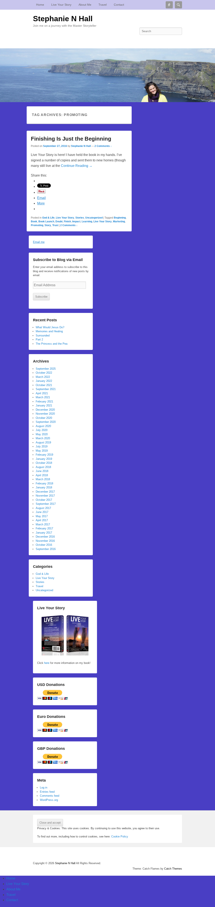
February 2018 (44, 483)
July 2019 (41, 446)
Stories (79, 217)
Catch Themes (173, 868)
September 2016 (46, 549)
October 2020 (44, 417)
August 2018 (43, 467)
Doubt (59, 221)
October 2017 (44, 499)
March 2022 (43, 376)
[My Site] (107, 75)
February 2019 (44, 454)
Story (48, 225)
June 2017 (42, 512)
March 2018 (43, 479)
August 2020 (43, 426)
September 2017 (46, 503)
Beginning (120, 217)
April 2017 (42, 520)
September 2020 (46, 421)
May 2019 (42, 450)
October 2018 (44, 462)
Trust (55, 225)
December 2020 (45, 409)
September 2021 (46, 389)
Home (40, 4)
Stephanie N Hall (63, 18)
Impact (76, 221)
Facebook (178, 40)
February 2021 (44, 401)
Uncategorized (94, 217)
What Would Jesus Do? (50, 327)
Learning (87, 221)
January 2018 (44, 487)
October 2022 (44, 372)
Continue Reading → (76, 165)
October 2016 (44, 544)
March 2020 (43, 438)
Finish (67, 221)
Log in (43, 787)
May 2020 (42, 434)
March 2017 (43, 524)
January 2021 (44, 405)
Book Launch (46, 221)
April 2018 (42, 475)
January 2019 (44, 458)
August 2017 (43, 508)
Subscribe (41, 296)
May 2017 (42, 516)
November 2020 (45, 413)
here (46, 662)
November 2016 (45, 540)
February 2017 (44, 528)
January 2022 (44, 380)
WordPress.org (49, 800)
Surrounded (43, 335)
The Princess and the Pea (51, 343)
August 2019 (43, 442)
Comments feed (49, 795)
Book (34, 221)
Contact (119, 4)
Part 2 (39, 339)
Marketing (119, 221)
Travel (102, 4)
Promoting (37, 225)
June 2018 (42, 471)
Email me (39, 242)
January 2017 (44, 532)
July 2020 (41, 430)
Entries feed (47, 791)
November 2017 (45, 495)
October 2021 (44, 385)
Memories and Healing (49, 331)
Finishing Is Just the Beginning (71, 139)
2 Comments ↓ (103, 146)
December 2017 (45, 491)
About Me (85, 4)
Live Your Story (61, 4)
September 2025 (46, 368)
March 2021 (43, 397)
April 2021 (42, 393)
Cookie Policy (119, 836)
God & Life (48, 217)
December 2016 (45, 536)
